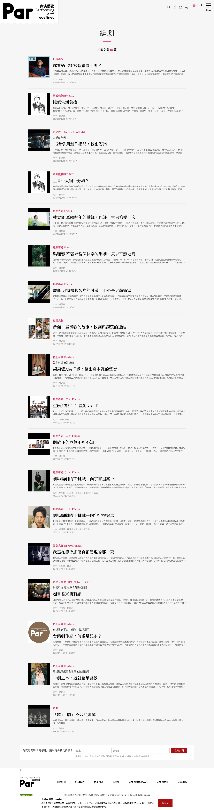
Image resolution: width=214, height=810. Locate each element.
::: (201, 4)
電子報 (116, 782)
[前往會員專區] (186, 7)
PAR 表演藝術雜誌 (30, 782)
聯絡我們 (80, 782)
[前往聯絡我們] (180, 7)
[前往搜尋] (169, 7)
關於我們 (61, 782)
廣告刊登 (98, 782)
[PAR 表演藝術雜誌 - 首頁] (29, 12)
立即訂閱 (179, 750)
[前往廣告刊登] (175, 7)
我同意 (165, 803)
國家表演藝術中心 (138, 782)
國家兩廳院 (162, 782)
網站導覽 (182, 782)
